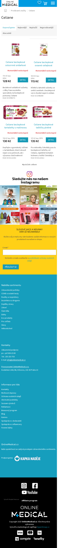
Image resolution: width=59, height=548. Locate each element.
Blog (3, 414)
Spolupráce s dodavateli (11, 421)
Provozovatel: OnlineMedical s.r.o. (15, 367)
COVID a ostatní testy (10, 293)
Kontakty (5, 389)
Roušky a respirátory (10, 297)
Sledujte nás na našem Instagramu (30, 180)
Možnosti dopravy (8, 393)
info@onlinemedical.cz (16, 360)
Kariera (4, 417)
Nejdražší (33, 27)
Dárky (3, 314)
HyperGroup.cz (43, 527)
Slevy (3, 325)
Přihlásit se (11, 267)
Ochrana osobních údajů (11, 396)
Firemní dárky (6, 428)
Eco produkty (6, 318)
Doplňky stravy (7, 304)
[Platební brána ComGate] (29, 535)
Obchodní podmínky (9, 400)
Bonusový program (9, 410)
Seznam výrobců (8, 403)
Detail (23, 80)
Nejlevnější (22, 27)
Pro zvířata (5, 321)
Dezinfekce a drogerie (10, 300)
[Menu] (53, 3)
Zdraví (4, 307)
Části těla (5, 311)
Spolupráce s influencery (11, 424)
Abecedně (7, 33)
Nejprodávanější (46, 27)
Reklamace (5, 407)
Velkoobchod (6, 328)
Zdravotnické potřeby (10, 290)
